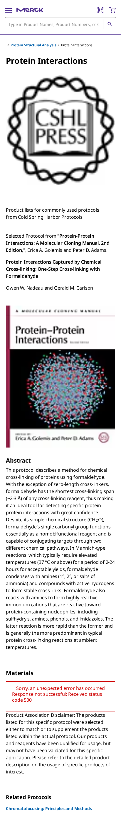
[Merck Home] (29, 10)
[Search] (109, 24)
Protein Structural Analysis (33, 45)
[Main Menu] (8, 10)
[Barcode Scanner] (100, 10)
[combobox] (60, 24)
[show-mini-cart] (112, 10)
